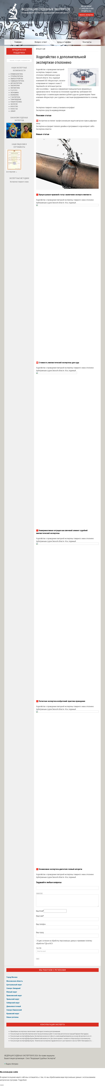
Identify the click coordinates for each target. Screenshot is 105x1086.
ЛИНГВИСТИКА (15, 88)
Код (41, 893)
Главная (17, 42)
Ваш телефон (41, 924)
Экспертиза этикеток (43, 129)
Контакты (87, 42)
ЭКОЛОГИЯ (13, 104)
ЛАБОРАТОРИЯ (15, 86)
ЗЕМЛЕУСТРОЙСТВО (16, 79)
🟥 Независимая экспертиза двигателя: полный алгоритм (59, 869)
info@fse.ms (86, 11)
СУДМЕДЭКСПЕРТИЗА (17, 81)
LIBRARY (12, 111)
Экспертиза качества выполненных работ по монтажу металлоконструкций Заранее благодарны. (57, 1034)
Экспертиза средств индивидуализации (50, 110)
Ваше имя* (40, 916)
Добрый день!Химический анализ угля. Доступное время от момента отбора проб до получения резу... (58, 1038)
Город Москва (11, 977)
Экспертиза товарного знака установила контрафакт (55, 107)
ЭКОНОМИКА (14, 93)
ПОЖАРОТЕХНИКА (16, 102)
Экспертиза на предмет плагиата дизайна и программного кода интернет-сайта (65, 126)
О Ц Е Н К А (13, 90)
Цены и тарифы (64, 42)
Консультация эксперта (52, 1024)
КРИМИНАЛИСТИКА (16, 74)
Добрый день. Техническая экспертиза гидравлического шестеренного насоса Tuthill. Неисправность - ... (59, 1041)
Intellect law (40, 49)
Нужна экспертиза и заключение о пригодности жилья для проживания (37, 1031)
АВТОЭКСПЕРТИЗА (16, 83)
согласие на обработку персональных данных (59, 941)
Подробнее (22, 1080)
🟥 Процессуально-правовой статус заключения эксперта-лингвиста (63, 195)
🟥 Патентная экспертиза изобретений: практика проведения (60, 701)
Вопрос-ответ (41, 42)
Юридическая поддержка (19, 51)
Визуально (38, 893)
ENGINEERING (14, 95)
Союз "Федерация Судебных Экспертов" (41, 1058)
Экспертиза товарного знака (19, 182)
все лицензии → (11, 172)
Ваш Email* (40, 911)
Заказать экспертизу (86, 15)
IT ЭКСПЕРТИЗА (15, 97)
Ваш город (40, 932)
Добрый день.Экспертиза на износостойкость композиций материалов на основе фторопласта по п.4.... (59, 1036)
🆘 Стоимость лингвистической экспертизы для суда (57, 362)
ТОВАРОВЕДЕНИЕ (15, 99)
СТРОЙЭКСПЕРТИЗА (16, 76)
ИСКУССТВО (14, 106)
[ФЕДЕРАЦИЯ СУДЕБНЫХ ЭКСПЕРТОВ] (10, 18)
